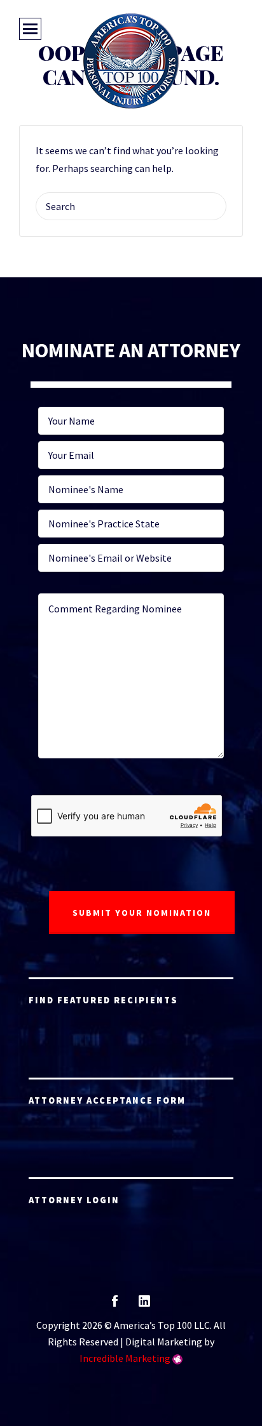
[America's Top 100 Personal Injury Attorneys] (131, 61)
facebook (115, 1305)
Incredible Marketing (124, 1358)
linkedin (144, 1305)
